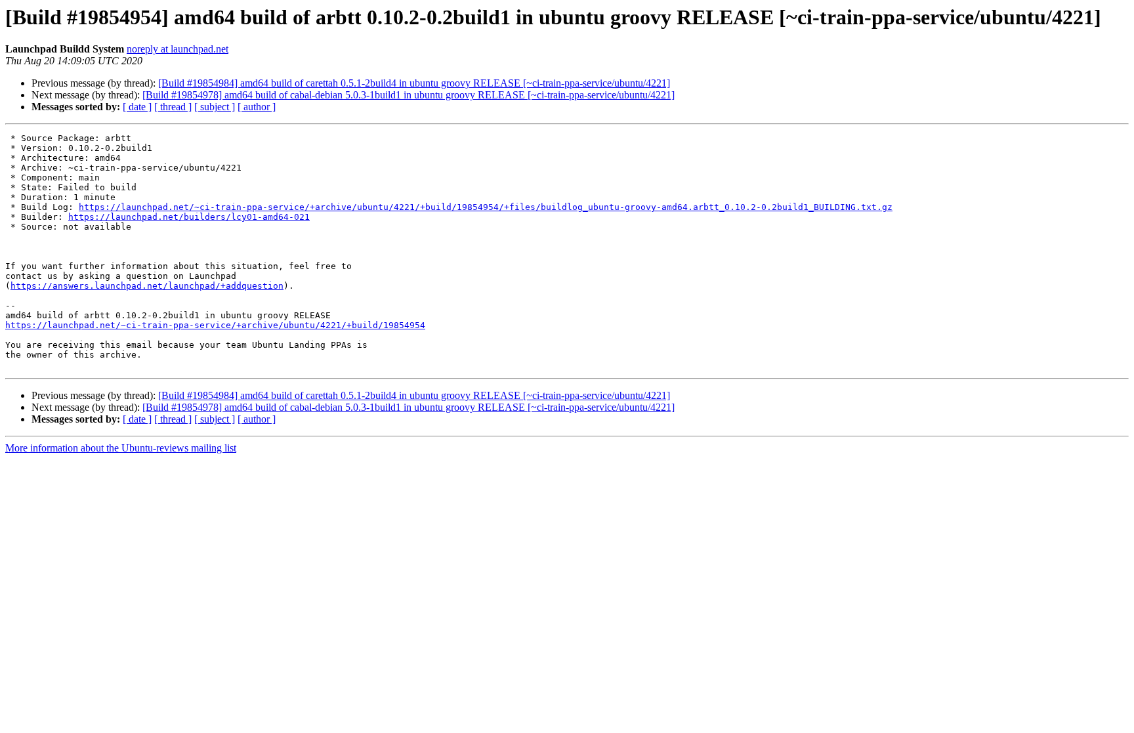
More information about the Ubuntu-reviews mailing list (120, 447)
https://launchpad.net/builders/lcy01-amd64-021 (189, 217)
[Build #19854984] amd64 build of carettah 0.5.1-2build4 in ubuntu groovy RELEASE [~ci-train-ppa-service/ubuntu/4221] (414, 83)
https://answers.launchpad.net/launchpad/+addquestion (147, 286)
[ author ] (257, 106)
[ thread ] (173, 106)
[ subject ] (214, 106)
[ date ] (137, 106)
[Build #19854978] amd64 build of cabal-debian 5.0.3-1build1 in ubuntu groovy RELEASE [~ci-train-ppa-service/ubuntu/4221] (408, 94)
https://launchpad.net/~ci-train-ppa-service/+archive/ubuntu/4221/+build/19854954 (215, 325)
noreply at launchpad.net (177, 48)
